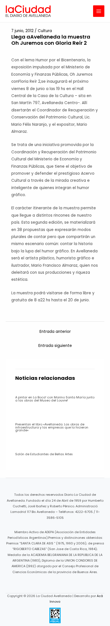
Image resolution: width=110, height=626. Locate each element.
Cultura (45, 30)
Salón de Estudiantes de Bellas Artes (44, 454)
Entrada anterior (55, 331)
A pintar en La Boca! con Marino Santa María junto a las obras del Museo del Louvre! (54, 399)
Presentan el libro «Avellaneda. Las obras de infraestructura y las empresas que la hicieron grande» (51, 427)
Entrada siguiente (55, 345)
